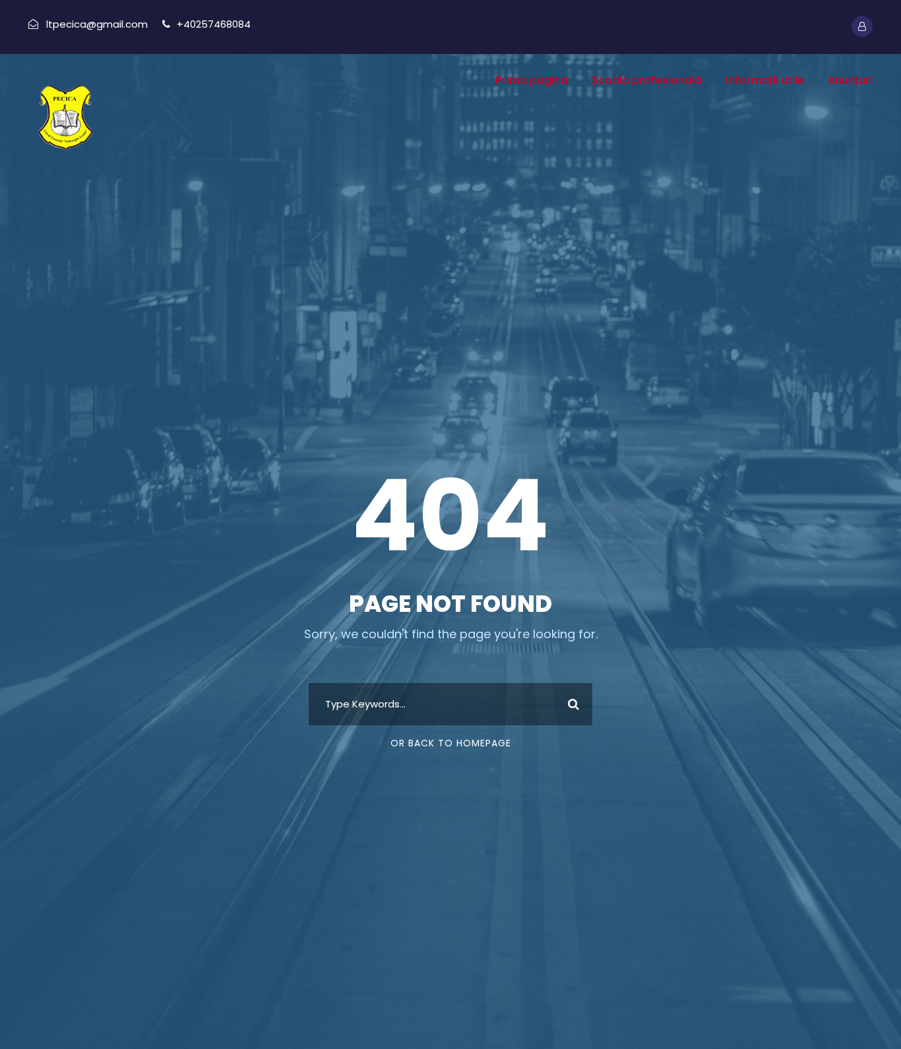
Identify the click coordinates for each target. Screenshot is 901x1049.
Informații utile (765, 80)
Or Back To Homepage (450, 743)
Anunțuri (850, 80)
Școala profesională (647, 80)
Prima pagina (531, 80)
